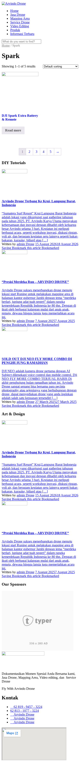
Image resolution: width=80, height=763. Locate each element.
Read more (13, 130)
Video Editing (19, 26)
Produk (15, 30)
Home (14, 11)
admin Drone (25, 244)
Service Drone (20, 22)
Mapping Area (20, 18)
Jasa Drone (17, 14)
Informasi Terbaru (22, 34)
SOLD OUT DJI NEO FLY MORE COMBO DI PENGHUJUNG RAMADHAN (37, 361)
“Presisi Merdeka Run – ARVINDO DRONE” (35, 282)
